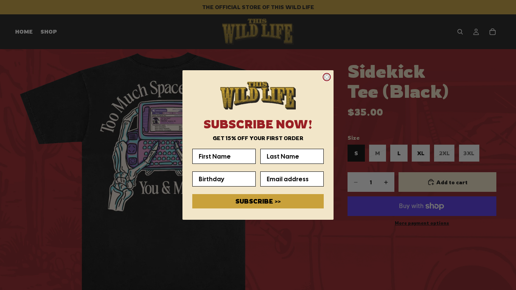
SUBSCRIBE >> (258, 201)
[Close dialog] (327, 77)
